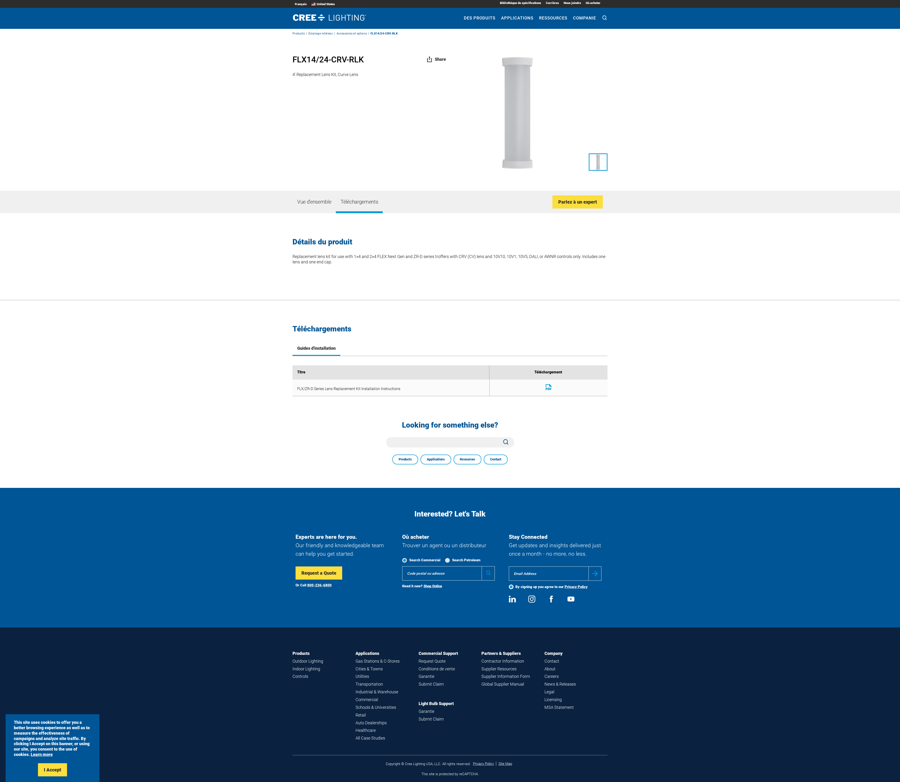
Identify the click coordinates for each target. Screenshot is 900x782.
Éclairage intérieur (320, 33)
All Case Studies (370, 738)
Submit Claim (431, 684)
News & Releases (560, 684)
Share (440, 59)
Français (301, 4)
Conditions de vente (437, 668)
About (549, 668)
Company (553, 653)
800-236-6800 (319, 585)
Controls (300, 676)
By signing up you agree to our (551, 587)
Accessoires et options (352, 33)
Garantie (426, 676)
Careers (551, 676)
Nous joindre (572, 3)
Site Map (505, 764)
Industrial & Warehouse (377, 691)
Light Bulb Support (436, 703)
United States (326, 4)
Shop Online (433, 586)
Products (298, 33)
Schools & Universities (376, 707)
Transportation (369, 684)
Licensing (553, 699)
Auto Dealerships (371, 722)
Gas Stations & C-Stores (378, 661)
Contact (495, 459)
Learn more (42, 754)
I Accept (52, 770)
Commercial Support (438, 653)
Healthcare (366, 730)
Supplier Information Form (505, 676)
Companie (584, 17)
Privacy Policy (576, 587)
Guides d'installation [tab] (316, 348)
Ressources (553, 17)
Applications (517, 17)
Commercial (367, 699)
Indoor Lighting (306, 668)
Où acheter (593, 3)
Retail (361, 715)
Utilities (362, 676)
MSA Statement (559, 707)
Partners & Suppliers (501, 653)
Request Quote (432, 661)
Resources (467, 459)
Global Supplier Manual (502, 684)
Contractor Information (502, 661)
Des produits (479, 17)
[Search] (605, 18)
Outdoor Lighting (307, 661)
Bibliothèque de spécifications (520, 3)
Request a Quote (318, 573)
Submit (595, 573)
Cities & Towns (369, 668)
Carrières (552, 3)
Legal (549, 691)
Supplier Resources (499, 668)
